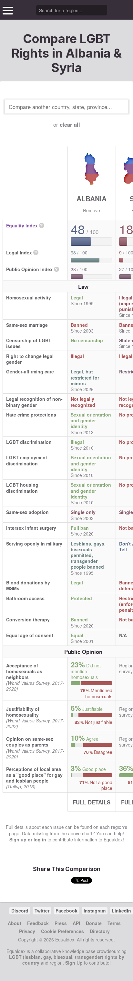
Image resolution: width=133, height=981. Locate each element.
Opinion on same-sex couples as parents (29, 742)
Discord (19, 910)
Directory (100, 931)
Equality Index (22, 225)
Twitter (42, 910)
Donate (94, 923)
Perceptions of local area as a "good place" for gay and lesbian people (34, 775)
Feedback (38, 923)
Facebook (66, 910)
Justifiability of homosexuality (22, 712)
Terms (114, 923)
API (76, 923)
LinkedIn (121, 910)
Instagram (95, 910)
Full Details (91, 802)
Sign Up (74, 962)
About (14, 923)
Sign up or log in (27, 839)
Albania (92, 198)
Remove (91, 210)
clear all (70, 124)
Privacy (27, 931)
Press (61, 923)
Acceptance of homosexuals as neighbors (24, 671)
